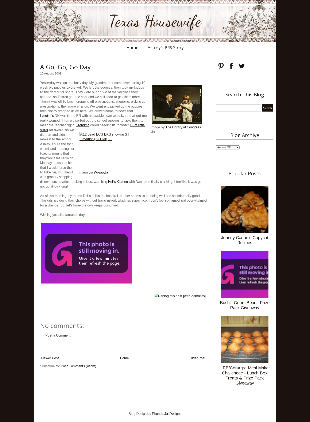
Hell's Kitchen (118, 182)
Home (132, 47)
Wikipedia (101, 172)
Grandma (82, 125)
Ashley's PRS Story (166, 47)
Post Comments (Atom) (78, 366)
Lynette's (47, 115)
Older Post (198, 358)
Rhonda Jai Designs (166, 413)
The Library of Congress (183, 127)
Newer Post (50, 358)
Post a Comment (58, 335)
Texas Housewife (155, 21)
